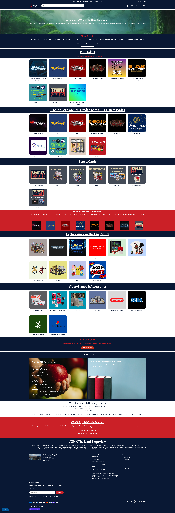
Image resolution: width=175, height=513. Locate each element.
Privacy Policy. (55, 496)
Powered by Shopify (42, 506)
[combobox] (62, 5)
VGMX (35, 506)
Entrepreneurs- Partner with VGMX (87, 433)
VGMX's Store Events (87, 46)
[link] (77, 176)
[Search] (82, 6)
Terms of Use (48, 496)
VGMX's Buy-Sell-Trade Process (87, 431)
